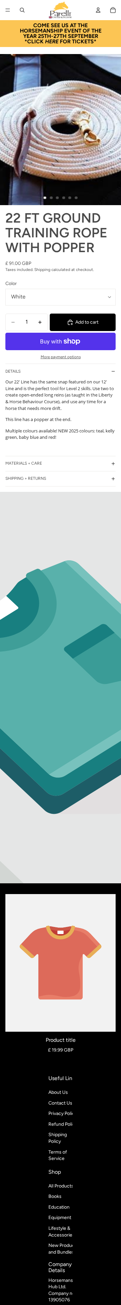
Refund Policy (62, 1124)
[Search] (22, 10)
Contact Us (60, 1103)
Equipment (59, 1217)
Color (11, 283)
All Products (61, 1186)
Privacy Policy (62, 1113)
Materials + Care (23, 463)
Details (13, 371)
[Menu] (7, 10)
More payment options (61, 357)
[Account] (98, 10)
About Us (58, 1092)
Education (59, 1207)
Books (55, 1196)
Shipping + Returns (25, 478)
